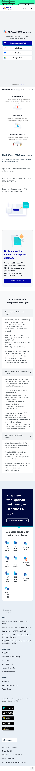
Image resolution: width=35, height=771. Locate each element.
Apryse (22, 84)
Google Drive (17, 58)
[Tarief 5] (21, 89)
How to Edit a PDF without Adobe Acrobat (16, 627)
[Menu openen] (32, 8)
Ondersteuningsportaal (10, 685)
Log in (25, 8)
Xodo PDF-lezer (7, 664)
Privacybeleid (7, 751)
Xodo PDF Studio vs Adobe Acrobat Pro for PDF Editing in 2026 (17, 642)
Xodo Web (5, 653)
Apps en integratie (8, 668)
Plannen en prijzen (8, 672)
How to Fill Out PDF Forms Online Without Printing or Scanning (16, 636)
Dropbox (18, 53)
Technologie (6, 689)
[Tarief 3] (18, 89)
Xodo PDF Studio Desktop (11, 657)
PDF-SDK (16, 701)
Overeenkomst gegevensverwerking (14, 762)
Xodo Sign (5, 660)
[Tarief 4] (20, 89)
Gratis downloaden (17, 281)
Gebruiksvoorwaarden (9, 747)
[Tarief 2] (16, 89)
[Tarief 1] (14, 89)
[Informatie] (32, 768)
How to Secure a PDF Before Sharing (14, 631)
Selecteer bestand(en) (18, 43)
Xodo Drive (18, 48)
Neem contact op (8, 759)
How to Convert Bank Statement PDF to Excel (15, 622)
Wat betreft (6, 681)
